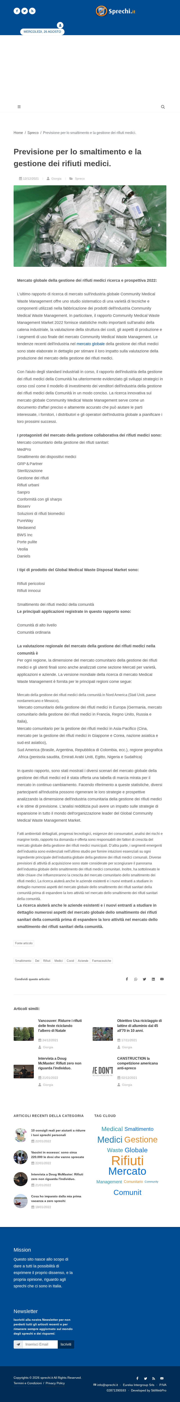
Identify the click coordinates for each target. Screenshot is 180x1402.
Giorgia (55, 178)
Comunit (127, 1192)
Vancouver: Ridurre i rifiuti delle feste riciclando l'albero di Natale (60, 1025)
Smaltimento (23, 960)
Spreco (33, 133)
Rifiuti (46, 960)
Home (18, 133)
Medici (58, 960)
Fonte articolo (23, 943)
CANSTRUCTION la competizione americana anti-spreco (137, 1063)
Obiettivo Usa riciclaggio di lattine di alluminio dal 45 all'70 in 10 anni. (139, 1025)
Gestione (141, 1139)
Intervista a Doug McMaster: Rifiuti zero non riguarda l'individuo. (59, 1063)
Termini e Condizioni (28, 1383)
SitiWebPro (158, 1390)
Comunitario (133, 1182)
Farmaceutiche (101, 960)
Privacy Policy (55, 1383)
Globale (136, 1150)
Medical (112, 1129)
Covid (70, 960)
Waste (115, 1150)
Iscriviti (66, 1344)
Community (151, 1181)
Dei (37, 960)
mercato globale (91, 344)
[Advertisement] (90, 68)
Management (109, 1181)
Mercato (127, 1171)
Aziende (83, 960)
